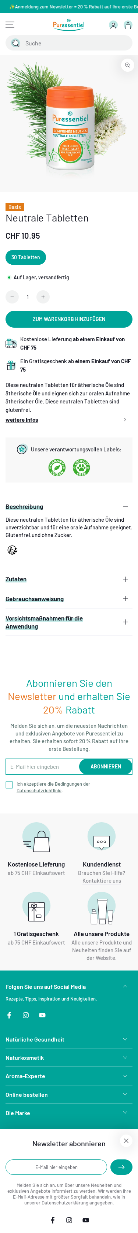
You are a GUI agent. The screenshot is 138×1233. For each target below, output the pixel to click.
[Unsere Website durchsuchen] (15, 42)
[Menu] (10, 25)
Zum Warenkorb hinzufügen (69, 319)
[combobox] (60, 43)
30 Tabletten (25, 257)
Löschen (107, 43)
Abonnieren (106, 766)
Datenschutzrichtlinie (39, 790)
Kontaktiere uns (101, 880)
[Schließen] (122, 42)
